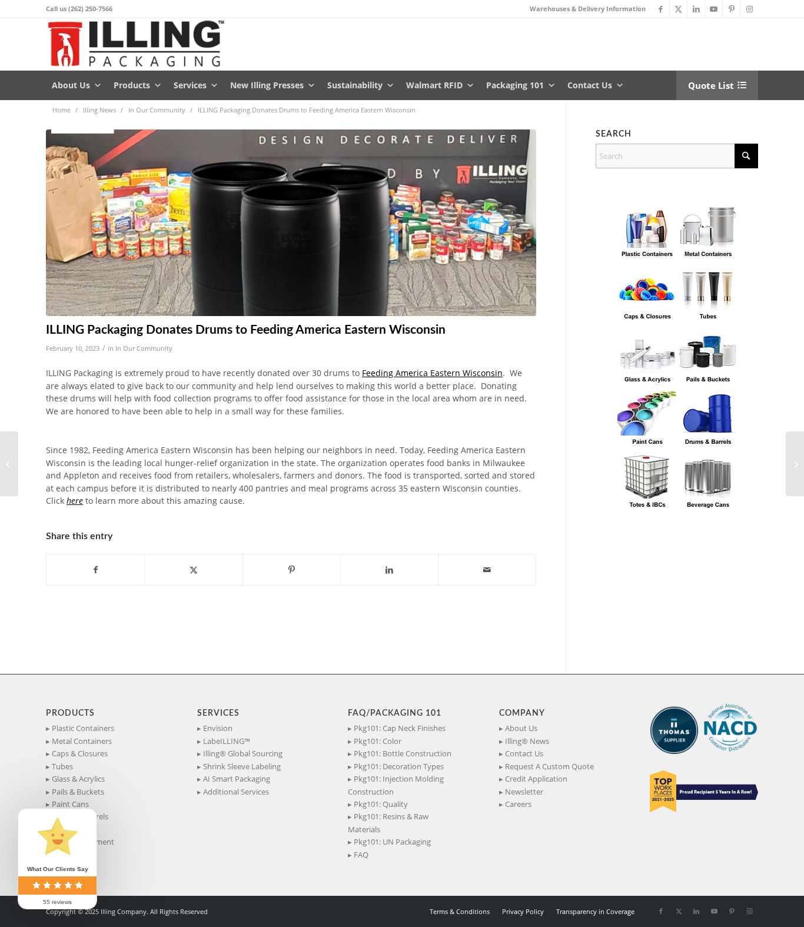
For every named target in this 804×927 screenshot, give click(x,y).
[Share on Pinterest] (291, 569)
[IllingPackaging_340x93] (140, 44)
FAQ (361, 854)
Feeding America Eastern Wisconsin (432, 372)
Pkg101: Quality (381, 804)
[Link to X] (678, 9)
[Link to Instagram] (749, 9)
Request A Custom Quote (549, 766)
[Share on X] (193, 569)
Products (132, 85)
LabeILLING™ (226, 741)
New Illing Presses (267, 85)
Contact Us (589, 85)
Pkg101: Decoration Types (399, 766)
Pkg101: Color (377, 741)
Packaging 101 (515, 85)
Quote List (711, 85)
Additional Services (236, 791)
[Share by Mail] (487, 569)
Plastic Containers (83, 728)
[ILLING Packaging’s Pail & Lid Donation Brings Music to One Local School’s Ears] (795, 463)
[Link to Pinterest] (731, 9)
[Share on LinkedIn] (389, 569)
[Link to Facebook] (660, 9)
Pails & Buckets (78, 791)
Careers (518, 804)
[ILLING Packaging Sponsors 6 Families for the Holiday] (9, 463)
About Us (71, 85)
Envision (217, 728)
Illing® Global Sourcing (243, 753)
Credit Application (536, 778)
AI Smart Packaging (236, 778)
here (75, 500)
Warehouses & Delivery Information (588, 8)
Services (190, 85)
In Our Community (143, 348)
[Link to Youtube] (713, 9)
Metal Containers (82, 741)
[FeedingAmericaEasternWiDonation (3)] (291, 222)
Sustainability (355, 85)
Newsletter (524, 791)
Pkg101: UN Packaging (392, 841)
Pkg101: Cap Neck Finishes (400, 728)
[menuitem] (585, 9)
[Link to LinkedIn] (696, 9)
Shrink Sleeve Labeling (242, 766)
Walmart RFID (434, 85)
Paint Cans (70, 804)
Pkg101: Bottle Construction (402, 753)
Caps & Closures (80, 753)
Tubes (62, 766)
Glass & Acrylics (78, 778)
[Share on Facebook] (95, 569)
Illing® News (527, 741)
